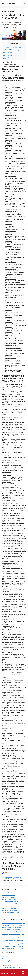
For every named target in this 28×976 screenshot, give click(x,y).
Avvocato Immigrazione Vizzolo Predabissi (13, 948)
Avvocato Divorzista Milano (9, 899)
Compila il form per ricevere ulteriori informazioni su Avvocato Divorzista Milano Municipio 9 (14, 47)
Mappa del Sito (6, 956)
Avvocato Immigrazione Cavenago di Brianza (13, 944)
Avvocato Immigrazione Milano (10, 901)
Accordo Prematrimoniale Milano (10, 912)
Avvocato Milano (8, 3)
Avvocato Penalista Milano (9, 906)
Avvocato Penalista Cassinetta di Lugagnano (13, 923)
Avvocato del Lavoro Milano (9, 897)
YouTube (4, 872)
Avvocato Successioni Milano (9, 910)
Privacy (4, 958)
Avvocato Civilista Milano (8, 895)
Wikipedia (4, 873)
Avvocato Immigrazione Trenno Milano (12, 929)
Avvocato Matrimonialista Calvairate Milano (13, 938)
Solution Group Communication (16, 967)
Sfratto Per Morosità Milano (9, 915)
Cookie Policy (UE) (7, 961)
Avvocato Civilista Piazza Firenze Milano (12, 946)
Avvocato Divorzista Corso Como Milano (12, 927)
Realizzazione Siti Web (17, 965)
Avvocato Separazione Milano (9, 908)
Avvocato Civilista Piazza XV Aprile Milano (13, 925)
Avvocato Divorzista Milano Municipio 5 (12, 931)
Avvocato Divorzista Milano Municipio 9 (12, 877)
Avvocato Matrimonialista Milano (10, 904)
